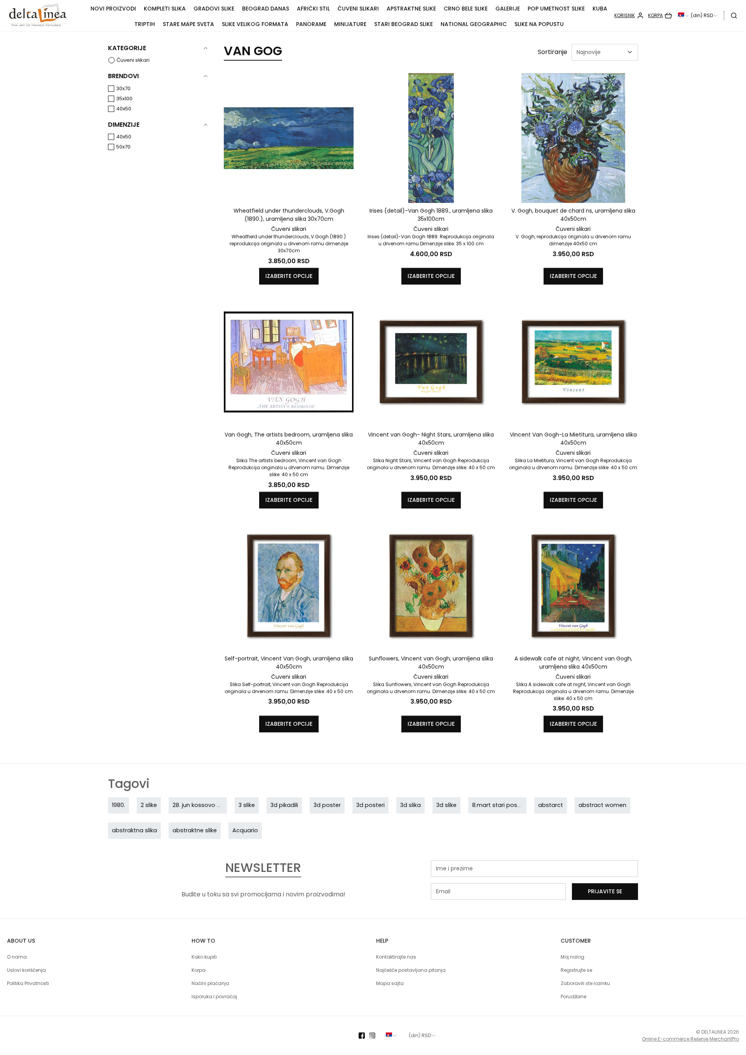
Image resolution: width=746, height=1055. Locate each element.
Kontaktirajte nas (396, 957)
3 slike (247, 805)
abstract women (602, 805)
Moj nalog (572, 957)
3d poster (327, 805)
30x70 (123, 88)
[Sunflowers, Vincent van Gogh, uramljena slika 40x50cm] (431, 586)
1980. (118, 805)
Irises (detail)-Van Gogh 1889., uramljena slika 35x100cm (431, 215)
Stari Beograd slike (403, 24)
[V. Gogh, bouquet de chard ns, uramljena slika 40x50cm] (573, 138)
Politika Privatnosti (28, 983)
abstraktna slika (134, 830)
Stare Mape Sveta (188, 24)
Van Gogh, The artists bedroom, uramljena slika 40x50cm (289, 439)
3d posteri (370, 805)
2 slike (149, 805)
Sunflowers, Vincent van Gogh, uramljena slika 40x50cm (431, 663)
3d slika (410, 805)
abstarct (550, 805)
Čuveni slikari (358, 8)
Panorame (311, 24)
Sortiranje (552, 51)
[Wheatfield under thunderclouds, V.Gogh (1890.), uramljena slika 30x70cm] (289, 138)
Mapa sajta (390, 983)
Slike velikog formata (255, 24)
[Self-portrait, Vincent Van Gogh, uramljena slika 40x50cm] (289, 586)
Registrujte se (576, 970)
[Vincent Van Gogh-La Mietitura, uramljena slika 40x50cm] (573, 362)
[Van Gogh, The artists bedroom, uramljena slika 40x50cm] (289, 362)
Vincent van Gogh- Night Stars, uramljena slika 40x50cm (431, 439)
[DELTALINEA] (45, 16)
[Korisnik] (629, 15)
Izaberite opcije (288, 276)
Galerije (507, 8)
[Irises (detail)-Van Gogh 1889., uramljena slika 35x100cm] (431, 138)
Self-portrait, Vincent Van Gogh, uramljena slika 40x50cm (289, 663)
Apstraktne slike (411, 8)
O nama (17, 957)
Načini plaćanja (210, 983)
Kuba (600, 8)
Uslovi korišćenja (26, 970)
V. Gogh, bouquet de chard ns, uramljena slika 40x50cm (573, 215)
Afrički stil (313, 8)
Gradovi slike (213, 8)
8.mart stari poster (498, 805)
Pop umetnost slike (556, 8)
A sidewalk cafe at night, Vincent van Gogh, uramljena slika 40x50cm (573, 663)
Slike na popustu (539, 24)
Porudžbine (573, 996)
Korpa (199, 970)
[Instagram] (374, 1035)
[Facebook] (364, 1035)
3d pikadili (284, 805)
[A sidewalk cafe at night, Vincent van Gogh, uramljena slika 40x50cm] (573, 586)
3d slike (446, 805)
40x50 (123, 108)
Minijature (350, 24)
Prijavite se (605, 891)
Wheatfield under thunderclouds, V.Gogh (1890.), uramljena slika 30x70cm (289, 215)
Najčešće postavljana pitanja (411, 970)
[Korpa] (660, 15)
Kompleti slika (165, 8)
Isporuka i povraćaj (214, 996)
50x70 (123, 146)
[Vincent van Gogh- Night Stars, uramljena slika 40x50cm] (431, 362)
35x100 (124, 98)
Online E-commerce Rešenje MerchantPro (690, 1039)
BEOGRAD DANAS (265, 8)
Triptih (144, 24)
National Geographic (474, 24)
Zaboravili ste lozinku (585, 983)
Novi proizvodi (113, 8)
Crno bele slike (466, 8)
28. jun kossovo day (200, 805)
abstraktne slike (195, 830)
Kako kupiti (204, 957)
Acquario (245, 830)
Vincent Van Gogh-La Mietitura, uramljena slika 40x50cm (573, 439)
